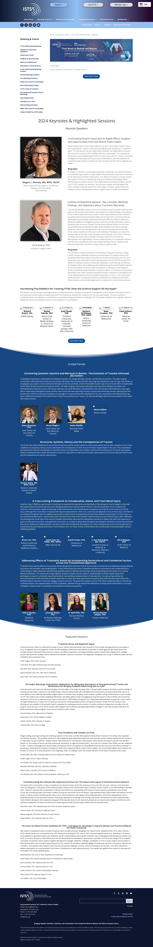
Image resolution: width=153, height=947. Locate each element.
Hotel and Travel (26, 55)
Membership (122, 19)
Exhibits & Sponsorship (29, 59)
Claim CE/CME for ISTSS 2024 (31, 112)
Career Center (86, 25)
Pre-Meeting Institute (29, 78)
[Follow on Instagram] (34, 25)
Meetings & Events (44, 19)
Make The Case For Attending (32, 108)
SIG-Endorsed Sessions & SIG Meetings (31, 93)
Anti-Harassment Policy (29, 85)
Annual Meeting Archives (30, 75)
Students (107, 25)
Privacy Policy (128, 914)
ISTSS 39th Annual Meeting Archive (30, 70)
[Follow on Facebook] (22, 25)
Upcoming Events (27, 98)
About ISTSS (28, 19)
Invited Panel (68, 70)
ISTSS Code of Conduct (29, 89)
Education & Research (87, 19)
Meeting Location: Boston (30, 66)
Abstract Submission (28, 62)
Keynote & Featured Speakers (28, 51)
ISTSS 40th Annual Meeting (30, 46)
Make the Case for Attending (31, 82)
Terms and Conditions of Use (122, 916)
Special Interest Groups (122, 25)
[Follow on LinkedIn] (30, 25)
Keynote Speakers (56, 70)
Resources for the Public (65, 19)
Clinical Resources (106, 19)
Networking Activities (29, 105)
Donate (130, 906)
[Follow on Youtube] (38, 25)
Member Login (120, 5)
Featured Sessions (80, 70)
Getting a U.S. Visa (27, 101)
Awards (97, 25)
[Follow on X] (26, 25)
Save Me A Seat (91, 76)
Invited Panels (76, 364)
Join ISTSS (92, 5)
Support (58, 5)
